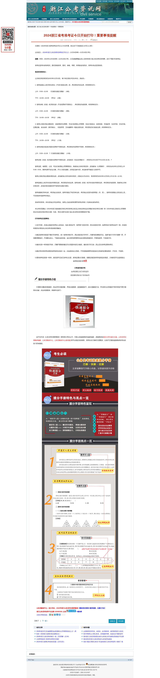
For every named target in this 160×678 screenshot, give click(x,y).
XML (93, 675)
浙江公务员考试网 (33, 19)
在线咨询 (110, 19)
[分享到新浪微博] (52, 614)
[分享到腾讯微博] (55, 614)
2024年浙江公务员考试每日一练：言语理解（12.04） (53, 636)
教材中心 (118, 19)
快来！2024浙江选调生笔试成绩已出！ (48, 634)
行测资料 (90, 19)
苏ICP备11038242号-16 (92, 667)
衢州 (54, 22)
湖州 (45, 22)
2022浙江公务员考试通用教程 (80, 22)
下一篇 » (45, 621)
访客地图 (104, 1)
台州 (60, 22)
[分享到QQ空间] (50, 614)
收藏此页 (112, 621)
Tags (32, 660)
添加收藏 (129, 1)
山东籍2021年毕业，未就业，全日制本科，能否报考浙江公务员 (103, 631)
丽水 (63, 22)
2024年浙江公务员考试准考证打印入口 (56, 52)
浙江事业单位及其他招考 (69, 19)
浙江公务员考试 (54, 19)
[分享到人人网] (57, 614)
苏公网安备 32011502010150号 (97, 664)
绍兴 (48, 22)
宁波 (36, 22)
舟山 (57, 22)
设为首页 (123, 1)
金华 (51, 22)
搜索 (129, 22)
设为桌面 (116, 1)
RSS (29, 660)
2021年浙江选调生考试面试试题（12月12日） (50, 641)
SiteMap (110, 1)
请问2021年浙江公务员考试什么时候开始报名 (97, 639)
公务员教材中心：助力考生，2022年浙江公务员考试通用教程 (71, 608)
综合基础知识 (100, 19)
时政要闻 (44, 19)
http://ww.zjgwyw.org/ (67, 667)
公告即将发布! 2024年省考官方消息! (47, 639)
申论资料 (82, 19)
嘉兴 (42, 22)
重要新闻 (60, 26)
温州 (39, 22)
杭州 (33, 22)
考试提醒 (98, 1)
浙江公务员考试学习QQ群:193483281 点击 (51, 611)
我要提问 (94, 40)
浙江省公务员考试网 (43, 26)
